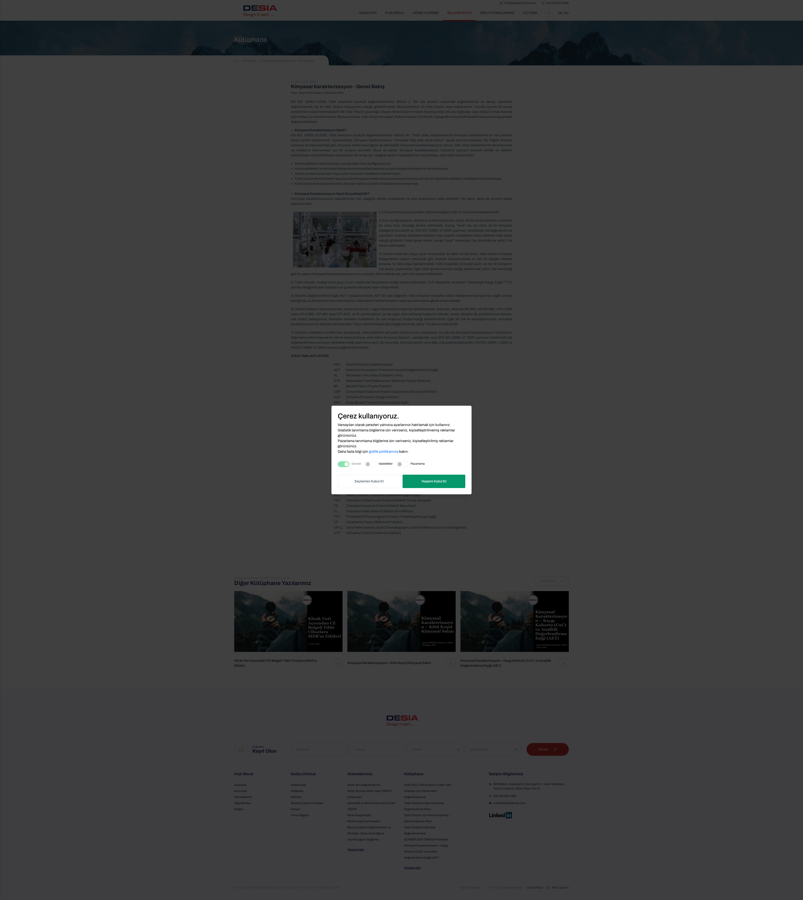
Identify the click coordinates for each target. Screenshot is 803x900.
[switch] (371, 464)
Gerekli (356, 463)
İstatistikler (386, 463)
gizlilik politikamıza (383, 452)
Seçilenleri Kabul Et (369, 481)
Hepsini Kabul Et (434, 481)
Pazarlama (417, 463)
